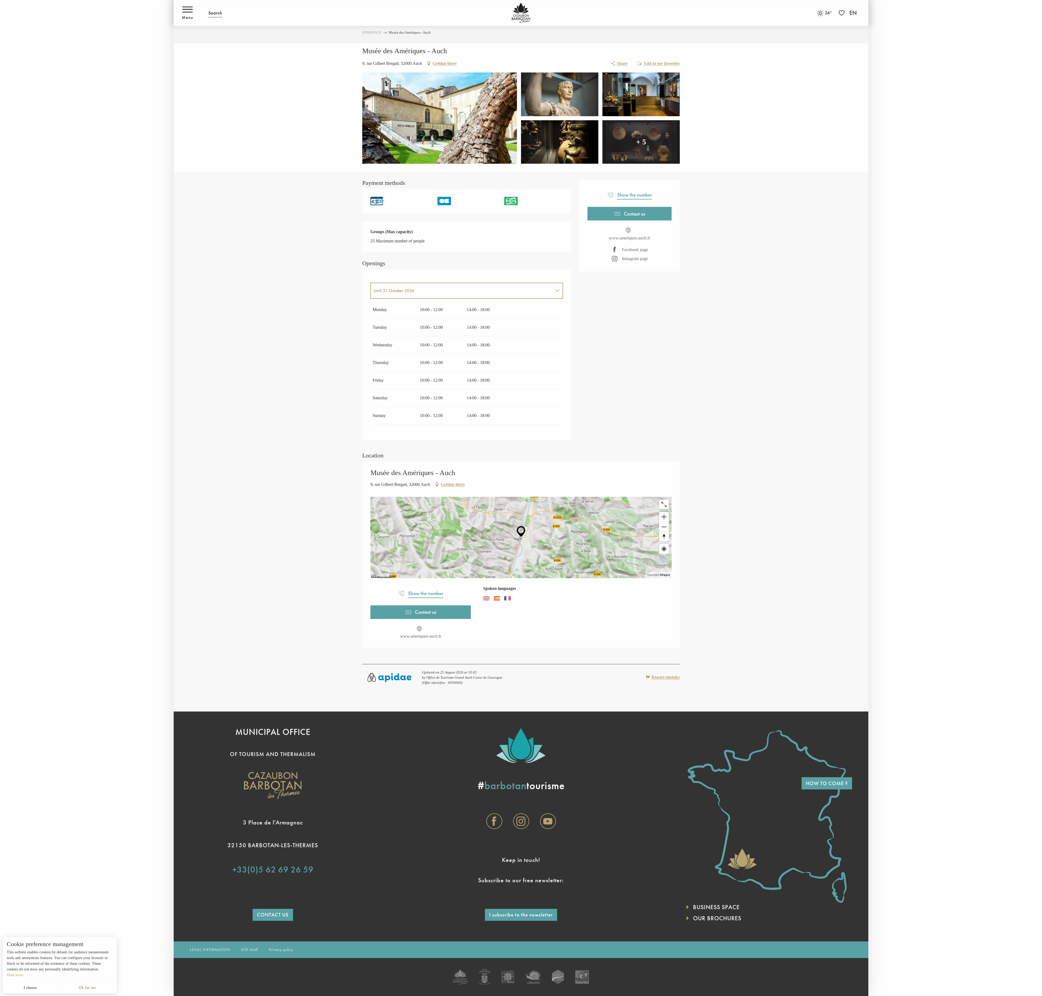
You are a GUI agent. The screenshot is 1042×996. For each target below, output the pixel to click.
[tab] (461, 290)
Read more (15, 975)
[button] (215, 13)
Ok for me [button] (87, 988)
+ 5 (641, 142)
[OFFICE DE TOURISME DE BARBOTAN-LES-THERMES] (521, 13)
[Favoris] (842, 13)
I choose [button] (30, 988)
